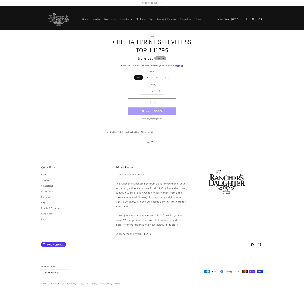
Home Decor (47, 191)
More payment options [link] (152, 118)
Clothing (45, 196)
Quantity (152, 84)
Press (44, 219)
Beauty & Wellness (50, 208)
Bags (43, 202)
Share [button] (154, 141)
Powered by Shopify (75, 284)
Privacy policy (106, 284)
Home (44, 174)
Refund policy (91, 284)
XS (140, 78)
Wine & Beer (47, 213)
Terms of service (121, 284)
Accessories (47, 185)
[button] (246, 19)
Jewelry (45, 180)
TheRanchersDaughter (57, 284)
